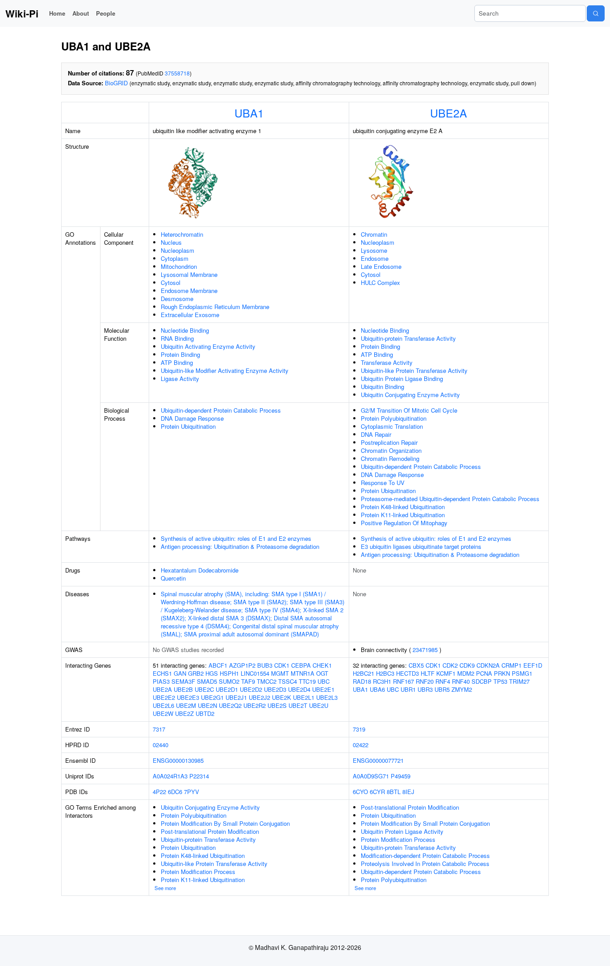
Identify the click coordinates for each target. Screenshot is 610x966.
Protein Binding (180, 354)
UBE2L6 (163, 705)
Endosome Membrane (189, 290)
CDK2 (450, 665)
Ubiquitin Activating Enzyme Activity (208, 346)
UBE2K (281, 697)
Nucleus (171, 242)
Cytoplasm (174, 258)
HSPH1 (229, 673)
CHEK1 (322, 665)
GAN (180, 673)
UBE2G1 (212, 697)
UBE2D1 (227, 689)
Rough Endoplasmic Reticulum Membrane (215, 306)
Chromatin (374, 234)
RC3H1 (382, 681)
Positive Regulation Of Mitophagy (404, 523)
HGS (211, 673)
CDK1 (281, 665)
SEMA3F (183, 681)
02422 (360, 744)
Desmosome (177, 298)
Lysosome (374, 250)
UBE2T (297, 705)
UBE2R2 (254, 705)
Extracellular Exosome (190, 314)
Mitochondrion (179, 266)
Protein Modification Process (198, 871)
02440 (160, 744)
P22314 (199, 776)
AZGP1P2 (242, 665)
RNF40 (461, 681)
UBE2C (204, 689)
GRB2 (196, 673)
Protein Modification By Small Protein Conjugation (225, 823)
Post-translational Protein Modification (210, 831)
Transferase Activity (387, 362)
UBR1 (408, 689)
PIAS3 (161, 681)
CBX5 (416, 665)
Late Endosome (381, 266)
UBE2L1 (303, 697)
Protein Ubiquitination (188, 426)
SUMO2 (229, 681)
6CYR (377, 791)
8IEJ (408, 791)
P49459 (400, 776)
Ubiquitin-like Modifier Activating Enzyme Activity (224, 370)
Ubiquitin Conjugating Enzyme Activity (410, 394)
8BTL (394, 791)
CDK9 (467, 665)
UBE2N (207, 705)
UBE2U (318, 705)
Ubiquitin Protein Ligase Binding (402, 378)
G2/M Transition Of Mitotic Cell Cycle (409, 410)
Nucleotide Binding (185, 330)
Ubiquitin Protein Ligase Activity (402, 831)
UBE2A (448, 113)
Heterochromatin (182, 234)
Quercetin (173, 578)
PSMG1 (522, 673)
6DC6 (175, 791)
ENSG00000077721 (378, 760)
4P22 (159, 791)
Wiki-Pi (21, 13)
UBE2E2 (164, 697)
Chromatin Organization (391, 450)
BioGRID (116, 83)
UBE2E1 (323, 689)
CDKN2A (488, 665)
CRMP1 (511, 665)
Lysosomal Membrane (189, 274)
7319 (359, 729)
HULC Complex (380, 282)
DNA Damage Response (192, 418)
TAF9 (248, 681)
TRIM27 (519, 681)
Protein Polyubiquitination (393, 418)
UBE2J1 (236, 697)
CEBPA (301, 665)
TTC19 (307, 681)
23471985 (425, 649)
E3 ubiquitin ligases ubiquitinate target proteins (421, 546)
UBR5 (442, 689)
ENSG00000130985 (178, 760)
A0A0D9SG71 (371, 776)
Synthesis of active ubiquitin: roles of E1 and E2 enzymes (236, 538)
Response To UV (383, 482)
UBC (324, 681)
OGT (322, 673)
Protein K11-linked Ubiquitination (403, 514)
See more (165, 887)
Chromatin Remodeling (390, 458)
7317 (159, 729)
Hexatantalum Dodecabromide (199, 570)
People (105, 13)
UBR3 (425, 689)
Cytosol (170, 282)
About (80, 13)
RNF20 (425, 681)
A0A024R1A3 (170, 776)
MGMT (280, 673)
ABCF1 (218, 665)
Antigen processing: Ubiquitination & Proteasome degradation (240, 546)
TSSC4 (287, 681)
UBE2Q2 (230, 705)
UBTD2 (205, 713)
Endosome (375, 258)
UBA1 (249, 113)
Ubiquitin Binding (382, 386)
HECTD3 (407, 673)
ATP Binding (177, 362)
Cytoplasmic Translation (392, 426)
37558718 (177, 73)
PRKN (502, 673)
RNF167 (403, 681)
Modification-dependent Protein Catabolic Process (425, 855)
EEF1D (532, 665)
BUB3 (264, 665)
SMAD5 (207, 681)
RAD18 (362, 681)
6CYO (360, 791)
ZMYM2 (461, 689)
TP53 (500, 681)
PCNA (484, 673)
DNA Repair (376, 434)
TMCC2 (266, 681)
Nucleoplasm (177, 250)
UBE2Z (184, 713)
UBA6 (377, 689)
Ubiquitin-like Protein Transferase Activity (414, 370)
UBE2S (277, 705)
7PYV (191, 791)
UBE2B (183, 689)
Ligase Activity (180, 378)
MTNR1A (302, 673)
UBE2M (186, 705)
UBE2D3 (275, 689)
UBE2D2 (251, 689)
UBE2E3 (188, 697)
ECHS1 (162, 673)
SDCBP (482, 681)
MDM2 (465, 673)
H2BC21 (363, 673)
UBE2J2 (259, 697)
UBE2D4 (299, 689)
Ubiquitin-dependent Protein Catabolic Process (221, 410)
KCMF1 (445, 673)
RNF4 (442, 681)
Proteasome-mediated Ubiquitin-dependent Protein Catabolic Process (450, 498)
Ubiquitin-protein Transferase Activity (408, 338)
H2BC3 (385, 673)
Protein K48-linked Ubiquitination (403, 506)
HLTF (428, 673)
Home (57, 13)
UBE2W (163, 713)
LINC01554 (255, 673)
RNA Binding (177, 338)
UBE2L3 (327, 697)
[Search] (596, 13)
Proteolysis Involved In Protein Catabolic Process (425, 863)
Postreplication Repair (389, 442)
